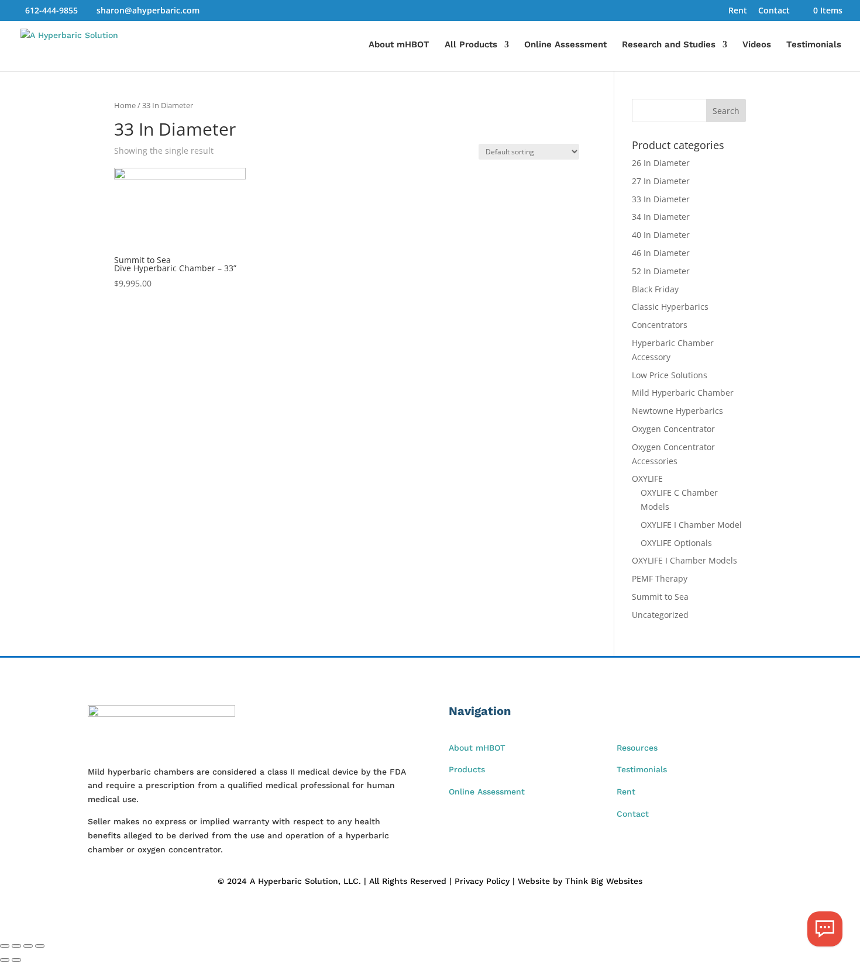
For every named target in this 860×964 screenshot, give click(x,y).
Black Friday (655, 289)
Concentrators (659, 324)
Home (125, 105)
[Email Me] (824, 928)
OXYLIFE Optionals (676, 542)
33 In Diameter (661, 199)
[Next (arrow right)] (16, 960)
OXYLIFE (647, 478)
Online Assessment (565, 45)
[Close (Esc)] (39, 946)
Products (467, 769)
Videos (756, 45)
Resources (637, 747)
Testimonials (813, 45)
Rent (737, 11)
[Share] (28, 946)
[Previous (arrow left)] (4, 960)
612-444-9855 (51, 10)
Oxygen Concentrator (673, 428)
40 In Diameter (661, 234)
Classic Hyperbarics (670, 306)
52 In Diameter (661, 271)
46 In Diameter (661, 252)
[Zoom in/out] (4, 946)
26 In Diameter (661, 162)
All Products (471, 45)
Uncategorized (660, 614)
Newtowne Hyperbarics (677, 410)
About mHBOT (399, 45)
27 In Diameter (661, 180)
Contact (774, 11)
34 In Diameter (661, 216)
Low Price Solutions (669, 375)
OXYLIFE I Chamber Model (691, 524)
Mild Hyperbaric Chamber (683, 392)
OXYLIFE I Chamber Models (684, 560)
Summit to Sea (660, 596)
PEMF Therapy (659, 578)
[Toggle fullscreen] (16, 946)
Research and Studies (668, 45)
